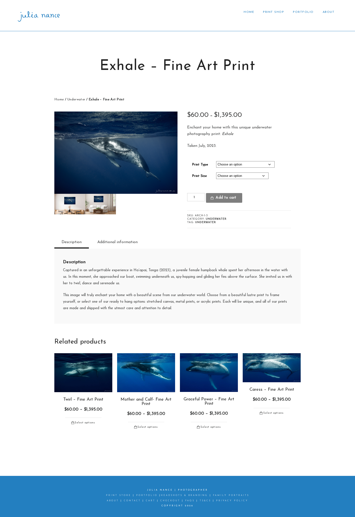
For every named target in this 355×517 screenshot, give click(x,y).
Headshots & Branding (184, 495)
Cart (150, 501)
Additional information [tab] (117, 242)
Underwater (76, 99)
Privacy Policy (232, 501)
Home (249, 12)
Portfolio (303, 12)
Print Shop (273, 12)
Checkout (170, 501)
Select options (85, 422)
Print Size (199, 176)
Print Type (200, 164)
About (329, 12)
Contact (132, 501)
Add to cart (226, 198)
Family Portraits (231, 495)
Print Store (119, 495)
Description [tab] (72, 242)
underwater (205, 222)
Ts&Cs (205, 501)
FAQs (190, 501)
